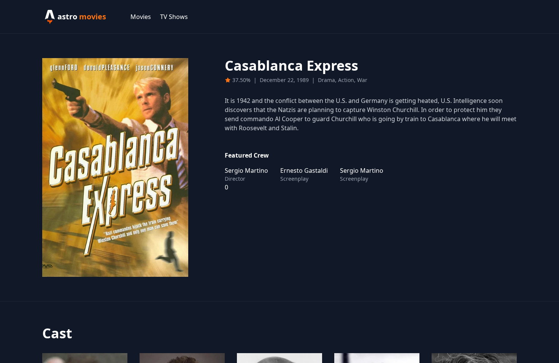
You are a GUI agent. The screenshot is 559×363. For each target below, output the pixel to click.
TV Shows (174, 17)
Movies (140, 17)
